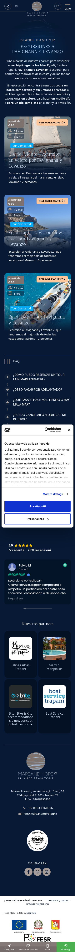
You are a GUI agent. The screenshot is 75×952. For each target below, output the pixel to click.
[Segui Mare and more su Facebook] (28, 872)
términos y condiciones (37, 903)
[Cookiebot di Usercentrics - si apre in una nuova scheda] (45, 429)
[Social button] (7, 6)
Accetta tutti (37, 506)
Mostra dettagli (53, 494)
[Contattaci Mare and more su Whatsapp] (37, 872)
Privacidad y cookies (58, 900)
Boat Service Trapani (54, 715)
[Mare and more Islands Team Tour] (37, 9)
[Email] (16, 6)
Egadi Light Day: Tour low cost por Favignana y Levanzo (35, 238)
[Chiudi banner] (69, 429)
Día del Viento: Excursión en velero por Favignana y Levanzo (35, 160)
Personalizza (35, 518)
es (57, 6)
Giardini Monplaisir (54, 667)
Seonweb (31, 912)
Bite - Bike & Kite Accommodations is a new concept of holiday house (20, 719)
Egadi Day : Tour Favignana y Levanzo (36, 320)
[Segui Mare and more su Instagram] (46, 872)
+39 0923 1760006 (40, 808)
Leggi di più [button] (15, 598)
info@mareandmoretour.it (40, 813)
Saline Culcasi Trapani (20, 667)
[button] (37, 377)
